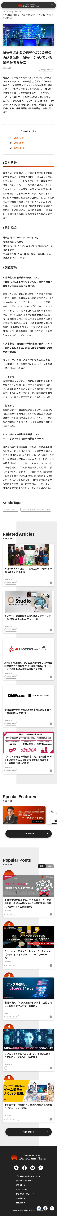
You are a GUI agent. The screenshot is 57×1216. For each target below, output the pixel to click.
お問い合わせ (21, 1189)
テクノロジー (10, 914)
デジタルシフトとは (23, 1181)
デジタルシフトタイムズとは (27, 1176)
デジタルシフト (11, 510)
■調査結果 (19, 147)
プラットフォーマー (12, 965)
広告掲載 (19, 1198)
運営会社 (19, 1185)
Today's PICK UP (46, 70)
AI (6, 1068)
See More (28, 833)
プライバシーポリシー (24, 1194)
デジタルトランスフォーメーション (36, 510)
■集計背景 (19, 138)
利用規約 (19, 1203)
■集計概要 (19, 143)
